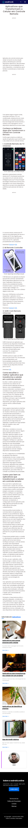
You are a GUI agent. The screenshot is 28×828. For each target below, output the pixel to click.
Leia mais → (5, 650)
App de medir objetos (10, 739)
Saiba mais (14, 789)
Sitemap (14, 806)
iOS (16, 244)
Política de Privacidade (14, 801)
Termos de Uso (14, 798)
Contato (14, 803)
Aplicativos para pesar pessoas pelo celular (11, 641)
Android (11, 244)
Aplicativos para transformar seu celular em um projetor (13, 674)
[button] (22, 1)
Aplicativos (16, 617)
